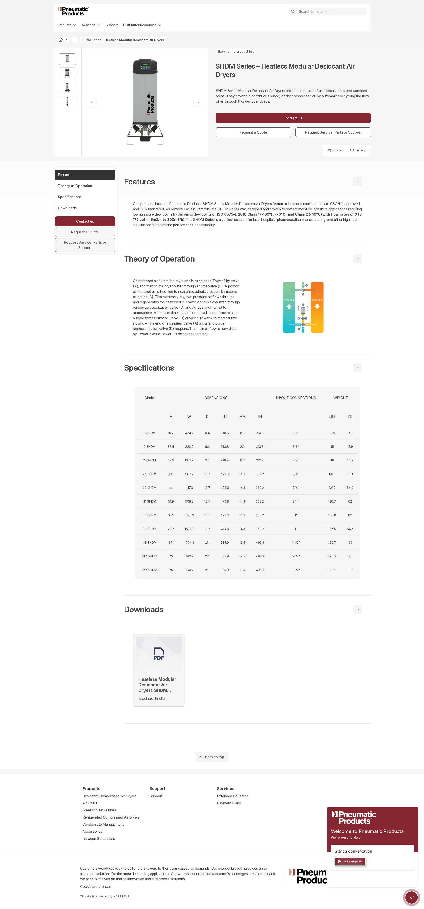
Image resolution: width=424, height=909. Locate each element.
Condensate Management (103, 824)
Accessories (92, 831)
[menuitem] (67, 25)
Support (156, 796)
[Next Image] (198, 102)
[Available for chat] (411, 897)
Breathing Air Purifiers (99, 810)
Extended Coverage (233, 796)
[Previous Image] (91, 102)
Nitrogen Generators (98, 838)
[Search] (293, 11)
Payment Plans (229, 803)
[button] (247, 181)
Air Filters (89, 803)
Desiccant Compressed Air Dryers (109, 796)
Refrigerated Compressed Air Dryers (111, 817)
